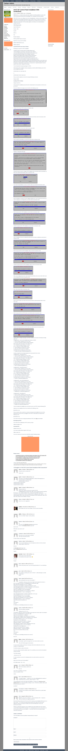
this (36, 418)
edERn (20, 514)
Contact (12, 0)
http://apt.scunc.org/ (28, 524)
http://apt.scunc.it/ (19, 549)
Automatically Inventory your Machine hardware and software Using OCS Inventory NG (31, 455)
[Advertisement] (30, 444)
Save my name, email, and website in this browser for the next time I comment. (28, 739)
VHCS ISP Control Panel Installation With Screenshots (26, 10)
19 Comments (28, 13)
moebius (20, 506)
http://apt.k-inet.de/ (26, 525)
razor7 (20, 469)
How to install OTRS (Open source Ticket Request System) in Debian (28, 456)
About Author (6, 0)
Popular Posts (25, 0)
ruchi (25, 13)
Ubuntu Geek (50, 45)
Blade (20, 639)
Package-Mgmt (39, 7)
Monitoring (24, 7)
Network (28, 7)
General (19, 7)
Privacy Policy (32, 0)
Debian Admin (9, 3)
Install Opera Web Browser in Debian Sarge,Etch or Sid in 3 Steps (25, 744)
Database (9, 7)
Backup (5, 7)
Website (15, 735)
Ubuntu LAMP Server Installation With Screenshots (25, 459)
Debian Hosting (18, 0)
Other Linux (34, 7)
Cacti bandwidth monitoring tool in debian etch (24, 460)
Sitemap (38, 0)
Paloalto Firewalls (46, 7)
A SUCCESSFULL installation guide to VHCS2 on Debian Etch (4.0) (27, 457)
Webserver (57, 7)
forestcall (20, 554)
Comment (15, 717)
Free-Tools (14, 7)
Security (52, 7)
